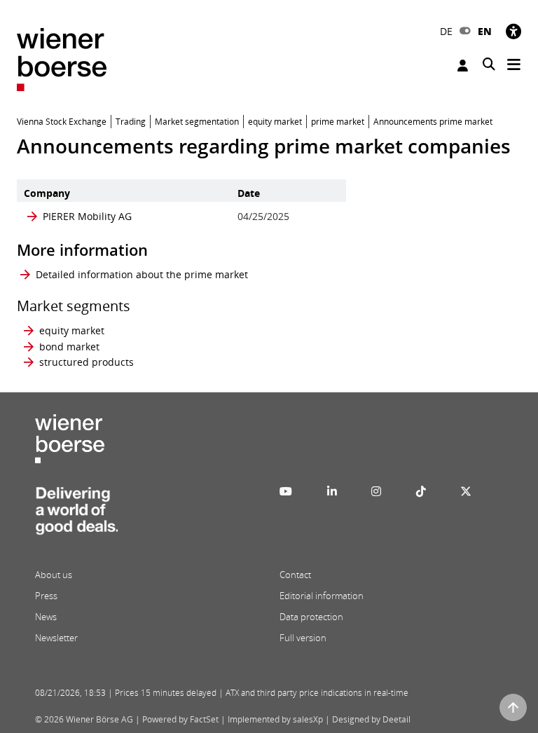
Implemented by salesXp (275, 719)
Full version (303, 637)
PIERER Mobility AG (87, 216)
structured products (86, 362)
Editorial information (322, 595)
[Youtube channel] (286, 491)
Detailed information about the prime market (142, 274)
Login (464, 65)
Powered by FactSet (180, 719)
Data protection (311, 616)
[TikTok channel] (421, 491)
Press (46, 595)
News (46, 616)
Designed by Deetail (371, 719)
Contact (295, 574)
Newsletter (56, 637)
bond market (69, 346)
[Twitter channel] (465, 491)
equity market (71, 330)
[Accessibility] (513, 31)
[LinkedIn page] (332, 491)
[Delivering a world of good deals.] (76, 515)
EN (485, 31)
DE (446, 31)
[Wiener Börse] (61, 58)
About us (53, 574)
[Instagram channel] (376, 491)
